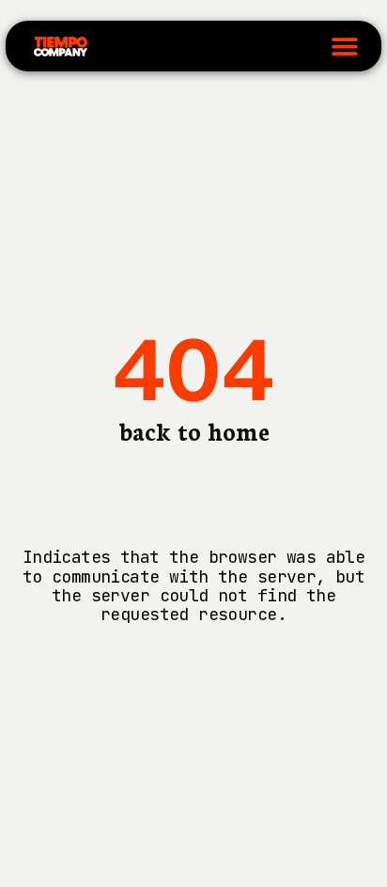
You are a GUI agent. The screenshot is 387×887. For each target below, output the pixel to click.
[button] (345, 46)
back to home (194, 430)
